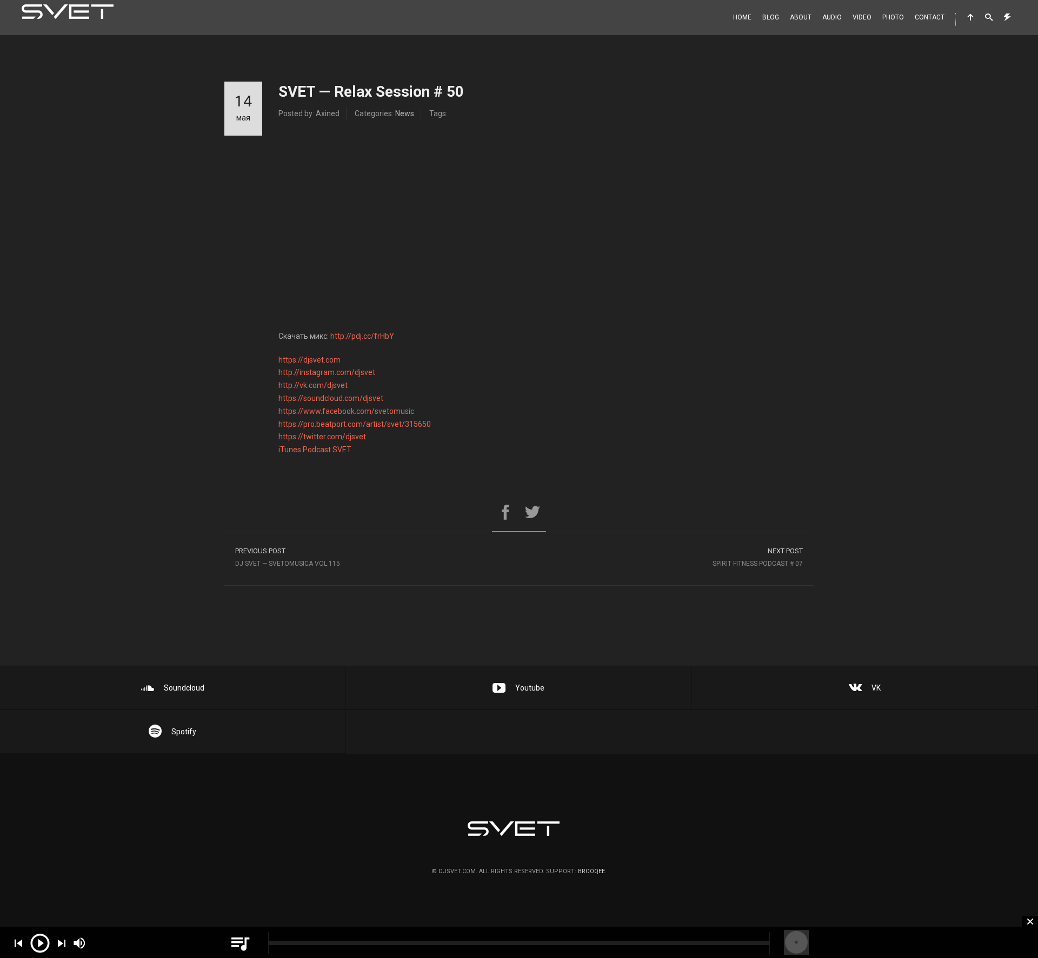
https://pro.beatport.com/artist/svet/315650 (354, 424)
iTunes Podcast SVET (314, 449)
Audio (832, 17)
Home (742, 17)
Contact (929, 17)
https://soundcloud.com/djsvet (330, 398)
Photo (893, 17)
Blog (770, 17)
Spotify (183, 731)
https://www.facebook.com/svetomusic (346, 411)
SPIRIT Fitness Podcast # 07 (758, 557)
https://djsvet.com (309, 360)
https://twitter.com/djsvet (322, 436)
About (800, 17)
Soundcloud (184, 688)
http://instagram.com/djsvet (326, 372)
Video (862, 17)
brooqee (591, 871)
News (404, 113)
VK (876, 688)
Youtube (529, 688)
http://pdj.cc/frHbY (362, 336)
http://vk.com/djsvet (313, 385)
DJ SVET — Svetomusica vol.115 (287, 557)
